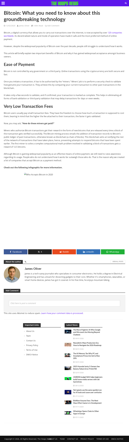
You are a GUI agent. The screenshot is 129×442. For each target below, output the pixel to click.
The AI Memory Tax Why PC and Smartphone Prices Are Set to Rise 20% (86, 356)
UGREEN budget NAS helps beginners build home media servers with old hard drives (87, 379)
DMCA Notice (32, 354)
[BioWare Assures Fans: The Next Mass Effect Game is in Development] (68, 402)
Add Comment (53, 25)
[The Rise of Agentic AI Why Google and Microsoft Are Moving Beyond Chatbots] (68, 331)
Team (28, 335)
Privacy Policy (32, 345)
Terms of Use (31, 350)
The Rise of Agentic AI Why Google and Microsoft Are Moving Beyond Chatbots (86, 332)
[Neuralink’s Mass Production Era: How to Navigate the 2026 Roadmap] (68, 344)
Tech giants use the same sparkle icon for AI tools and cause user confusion (87, 391)
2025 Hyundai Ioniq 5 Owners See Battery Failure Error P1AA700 (86, 368)
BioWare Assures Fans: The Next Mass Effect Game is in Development (87, 402)
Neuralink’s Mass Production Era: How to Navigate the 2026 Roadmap (87, 344)
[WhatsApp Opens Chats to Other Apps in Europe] (68, 412)
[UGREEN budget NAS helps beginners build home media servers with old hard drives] (68, 378)
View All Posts (117, 261)
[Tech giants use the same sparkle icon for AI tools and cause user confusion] (68, 392)
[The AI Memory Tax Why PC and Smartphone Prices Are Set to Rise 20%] (68, 355)
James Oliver (24, 25)
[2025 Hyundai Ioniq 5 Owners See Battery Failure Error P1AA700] (68, 368)
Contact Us (31, 340)
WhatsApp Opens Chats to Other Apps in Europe (86, 412)
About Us (30, 331)
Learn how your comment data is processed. (62, 313)
